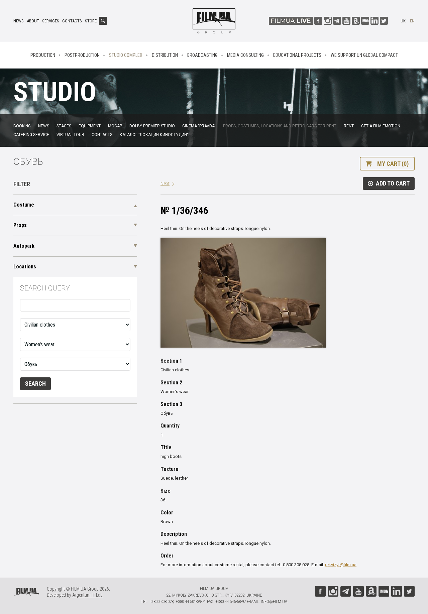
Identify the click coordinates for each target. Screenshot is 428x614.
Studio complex (125, 55)
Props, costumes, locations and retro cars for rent (279, 126)
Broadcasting (202, 55)
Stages (64, 126)
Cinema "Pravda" (199, 126)
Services (50, 20)
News (18, 20)
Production (42, 55)
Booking (22, 126)
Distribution (165, 55)
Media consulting (245, 55)
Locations (24, 266)
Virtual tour (70, 134)
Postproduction (82, 55)
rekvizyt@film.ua (340, 564)
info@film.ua (274, 601)
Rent (349, 126)
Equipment (90, 126)
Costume (23, 205)
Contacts (72, 20)
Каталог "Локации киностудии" (154, 134)
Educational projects (297, 55)
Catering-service (31, 134)
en (412, 20)
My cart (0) (393, 163)
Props (20, 225)
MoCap (115, 126)
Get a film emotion (380, 126)
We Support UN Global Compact (364, 55)
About (33, 20)
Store (91, 20)
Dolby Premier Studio (152, 126)
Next (165, 183)
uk (403, 20)
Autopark (23, 246)
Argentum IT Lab (87, 595)
